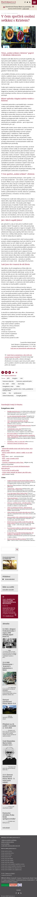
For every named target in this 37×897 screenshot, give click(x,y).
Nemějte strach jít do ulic (13, 411)
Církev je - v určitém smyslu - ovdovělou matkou (19, 503)
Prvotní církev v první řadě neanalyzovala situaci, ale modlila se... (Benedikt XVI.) (20, 533)
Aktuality (6, 624)
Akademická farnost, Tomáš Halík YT (25, 880)
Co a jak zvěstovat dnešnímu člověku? (16, 416)
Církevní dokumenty (8, 395)
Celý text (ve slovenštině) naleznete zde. (23, 348)
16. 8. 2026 (11, 589)
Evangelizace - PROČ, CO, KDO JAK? (16, 441)
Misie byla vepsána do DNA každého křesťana (19, 425)
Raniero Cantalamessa (12, 13)
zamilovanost (17, 393)
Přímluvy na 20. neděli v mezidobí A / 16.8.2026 (9, 726)
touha (4, 393)
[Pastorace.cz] (8, 2)
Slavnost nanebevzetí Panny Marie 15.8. (9, 701)
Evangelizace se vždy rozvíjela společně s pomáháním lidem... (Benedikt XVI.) (21, 436)
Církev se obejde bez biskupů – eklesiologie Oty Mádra (19, 508)
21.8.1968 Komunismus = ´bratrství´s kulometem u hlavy (8, 666)
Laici (21, 378)
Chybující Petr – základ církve (14, 488)
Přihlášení (6, 576)
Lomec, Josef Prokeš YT (9, 880)
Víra (10, 393)
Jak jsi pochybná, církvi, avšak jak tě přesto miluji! (19, 517)
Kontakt (19, 890)
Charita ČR (13, 878)
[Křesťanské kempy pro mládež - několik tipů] (9, 564)
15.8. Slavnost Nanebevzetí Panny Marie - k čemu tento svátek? (9, 778)
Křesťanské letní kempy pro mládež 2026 (9, 557)
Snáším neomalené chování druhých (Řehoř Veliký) (20, 480)
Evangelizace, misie (8, 386)
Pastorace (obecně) (8, 381)
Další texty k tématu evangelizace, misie (17, 443)
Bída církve (10, 485)
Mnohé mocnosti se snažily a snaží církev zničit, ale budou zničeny (20, 522)
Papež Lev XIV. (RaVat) (27, 878)
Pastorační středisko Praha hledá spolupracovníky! (9, 816)
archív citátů (25, 8)
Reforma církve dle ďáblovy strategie (16, 539)
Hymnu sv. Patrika (9, 873)
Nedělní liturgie (10, 616)
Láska (18, 386)
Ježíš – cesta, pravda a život (10, 458)
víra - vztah (6, 384)
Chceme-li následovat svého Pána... (13, 462)
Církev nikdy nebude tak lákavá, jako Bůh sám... (17, 421)
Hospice (19, 878)
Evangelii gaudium (21, 395)
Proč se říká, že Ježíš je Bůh (10, 470)
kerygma (14, 378)
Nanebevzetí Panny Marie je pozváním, (19, 7)
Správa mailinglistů (10, 579)
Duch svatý (21, 384)
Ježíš (8, 378)
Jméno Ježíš (5, 460)
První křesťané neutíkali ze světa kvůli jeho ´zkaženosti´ (21, 528)
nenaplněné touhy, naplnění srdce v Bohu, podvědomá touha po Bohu (18, 389)
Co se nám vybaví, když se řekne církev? (17, 493)
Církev (13, 384)
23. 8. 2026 (5, 589)
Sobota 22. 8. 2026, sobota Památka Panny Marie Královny (9, 602)
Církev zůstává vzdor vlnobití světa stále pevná (19, 512)
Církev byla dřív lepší (12, 498)
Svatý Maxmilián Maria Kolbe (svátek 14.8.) (9, 743)
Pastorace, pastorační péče (24, 381)
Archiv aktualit (6, 827)
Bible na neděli (8, 587)
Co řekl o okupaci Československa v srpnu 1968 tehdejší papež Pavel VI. (9, 633)
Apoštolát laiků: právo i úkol (14, 429)
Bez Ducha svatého (12, 433)
